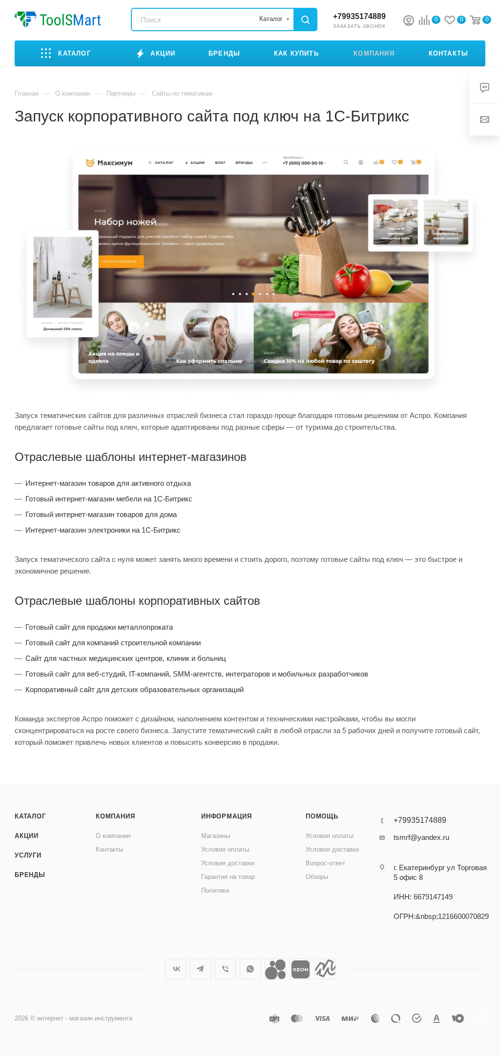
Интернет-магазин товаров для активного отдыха (108, 483)
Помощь (322, 816)
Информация (226, 816)
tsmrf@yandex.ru (421, 837)
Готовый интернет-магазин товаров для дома (101, 514)
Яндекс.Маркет (324, 968)
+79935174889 (359, 16)
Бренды (30, 874)
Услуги (28, 855)
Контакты (109, 849)
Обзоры (317, 876)
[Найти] (305, 19)
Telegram (200, 968)
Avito (275, 968)
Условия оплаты (225, 849)
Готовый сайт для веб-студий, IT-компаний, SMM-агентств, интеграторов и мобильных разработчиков (196, 674)
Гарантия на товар (228, 876)
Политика (215, 890)
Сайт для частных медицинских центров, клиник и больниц (125, 658)
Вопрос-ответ (325, 863)
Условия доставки (227, 863)
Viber (225, 968)
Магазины (215, 835)
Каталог (30, 816)
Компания (115, 816)
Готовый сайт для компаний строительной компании (113, 642)
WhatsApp (250, 968)
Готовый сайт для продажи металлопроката (99, 627)
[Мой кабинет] (408, 22)
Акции (27, 835)
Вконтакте (175, 968)
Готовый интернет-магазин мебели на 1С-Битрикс (108, 499)
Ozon (300, 968)
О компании (113, 835)
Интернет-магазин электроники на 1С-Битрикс (103, 530)
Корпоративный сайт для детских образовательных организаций (134, 689)
